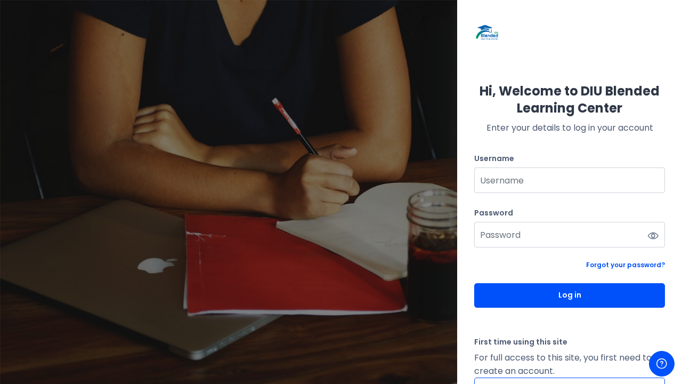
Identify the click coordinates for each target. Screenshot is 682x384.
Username (494, 158)
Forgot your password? (625, 264)
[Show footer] (662, 364)
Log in (569, 295)
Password (493, 213)
